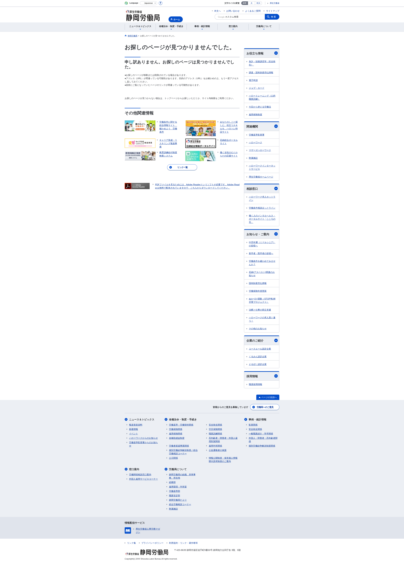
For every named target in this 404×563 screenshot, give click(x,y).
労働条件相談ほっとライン (262, 208)
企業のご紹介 (255, 340)
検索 (273, 16)
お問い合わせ (233, 11)
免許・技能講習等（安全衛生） (262, 63)
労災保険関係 (215, 429)
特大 (258, 3)
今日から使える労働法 (260, 107)
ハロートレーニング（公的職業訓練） (262, 97)
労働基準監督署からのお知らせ (143, 444)
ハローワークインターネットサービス (262, 167)
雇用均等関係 (215, 446)
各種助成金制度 (176, 438)
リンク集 (131, 543)
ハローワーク (255, 142)
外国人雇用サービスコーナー (143, 479)
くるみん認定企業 (258, 356)
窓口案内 (134, 469)
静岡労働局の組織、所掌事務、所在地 (182, 476)
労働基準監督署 (256, 134)
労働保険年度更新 (258, 291)
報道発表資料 (135, 425)
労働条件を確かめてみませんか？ (262, 263)
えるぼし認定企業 (258, 364)
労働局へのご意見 (265, 407)
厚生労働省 (274, 3)
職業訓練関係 (215, 433)
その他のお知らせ (258, 328)
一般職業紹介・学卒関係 (261, 433)
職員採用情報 (255, 384)
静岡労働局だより (178, 500)
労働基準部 (174, 491)
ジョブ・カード (256, 88)
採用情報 (252, 376)
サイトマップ (272, 11)
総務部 (172, 482)
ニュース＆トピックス (141, 419)
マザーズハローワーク (260, 150)
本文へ (217, 11)
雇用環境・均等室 (178, 486)
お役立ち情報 (255, 53)
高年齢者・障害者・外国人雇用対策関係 (223, 440)
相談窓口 (252, 188)
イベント (133, 433)
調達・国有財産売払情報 (261, 72)
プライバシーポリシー (152, 543)
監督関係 (253, 425)
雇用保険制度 (255, 114)
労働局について (178, 469)
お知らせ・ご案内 (258, 234)
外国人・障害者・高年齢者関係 (263, 440)
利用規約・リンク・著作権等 (183, 543)
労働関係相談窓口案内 (140, 474)
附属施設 (253, 158)
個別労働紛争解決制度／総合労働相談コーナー (183, 452)
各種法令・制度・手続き (183, 419)
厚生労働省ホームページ (261, 177)
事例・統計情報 (257, 419)
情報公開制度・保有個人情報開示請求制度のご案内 (223, 460)
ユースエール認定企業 (260, 349)
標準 (245, 3)
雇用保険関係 (175, 433)
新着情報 (133, 429)
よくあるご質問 (253, 11)
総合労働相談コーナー (180, 504)
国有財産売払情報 (258, 283)
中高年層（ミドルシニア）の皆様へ (262, 244)
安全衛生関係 (215, 425)
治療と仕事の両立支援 (260, 310)
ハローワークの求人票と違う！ (262, 319)
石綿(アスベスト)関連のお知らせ (262, 274)
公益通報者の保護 (217, 450)
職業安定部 (174, 495)
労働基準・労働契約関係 (181, 425)
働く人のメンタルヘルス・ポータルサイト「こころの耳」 (262, 219)
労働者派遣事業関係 (179, 446)
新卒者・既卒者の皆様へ (261, 253)
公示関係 (173, 458)
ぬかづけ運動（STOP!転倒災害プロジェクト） (262, 300)
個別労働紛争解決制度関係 (262, 446)
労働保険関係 (175, 429)
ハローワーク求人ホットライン (262, 198)
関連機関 (252, 126)
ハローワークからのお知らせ (143, 438)
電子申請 (253, 80)
